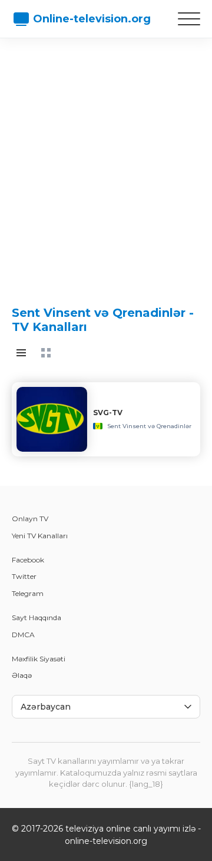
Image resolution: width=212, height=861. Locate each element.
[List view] (21, 352)
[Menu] (189, 18)
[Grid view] (46, 352)
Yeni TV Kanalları (40, 535)
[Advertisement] (106, 162)
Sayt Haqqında (36, 617)
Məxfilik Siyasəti (38, 658)
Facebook (28, 559)
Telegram (28, 593)
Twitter (24, 576)
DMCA (23, 634)
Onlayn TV (30, 518)
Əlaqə (22, 675)
